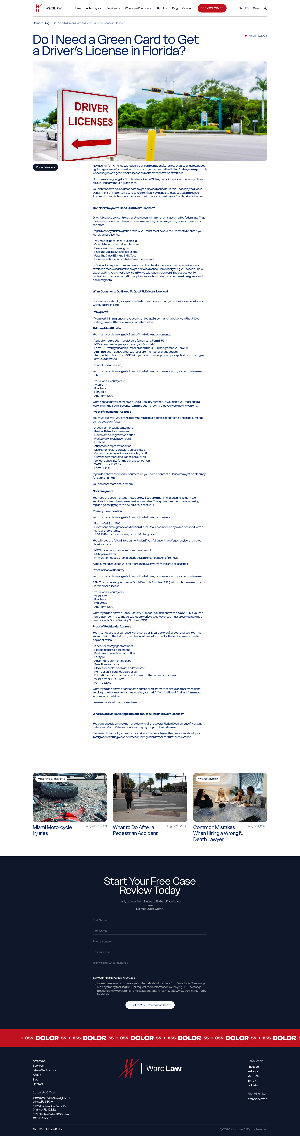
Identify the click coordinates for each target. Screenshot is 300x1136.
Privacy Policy (54, 1129)
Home (36, 23)
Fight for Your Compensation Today (150, 1005)
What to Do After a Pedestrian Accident (135, 830)
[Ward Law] (47, 8)
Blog (46, 23)
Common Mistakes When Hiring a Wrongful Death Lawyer (218, 833)
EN (240, 8)
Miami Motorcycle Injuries (52, 830)
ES (247, 8)
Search (257, 8)
